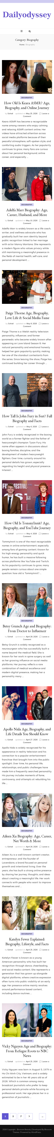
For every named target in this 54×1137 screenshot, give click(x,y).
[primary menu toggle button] (22, 31)
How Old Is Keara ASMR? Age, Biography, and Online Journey (27, 105)
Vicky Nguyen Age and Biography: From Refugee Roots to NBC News (27, 1051)
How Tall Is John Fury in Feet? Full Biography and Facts (27, 418)
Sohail (10, 113)
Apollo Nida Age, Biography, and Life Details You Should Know (27, 731)
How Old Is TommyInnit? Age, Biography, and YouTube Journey (27, 525)
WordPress (36, 1132)
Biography (27, 98)
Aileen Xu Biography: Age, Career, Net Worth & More (27, 838)
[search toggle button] (30, 31)
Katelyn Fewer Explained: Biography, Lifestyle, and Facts (27, 941)
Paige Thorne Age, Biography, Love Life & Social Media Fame (27, 315)
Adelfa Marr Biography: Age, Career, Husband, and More (27, 212)
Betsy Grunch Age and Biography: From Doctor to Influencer (27, 628)
